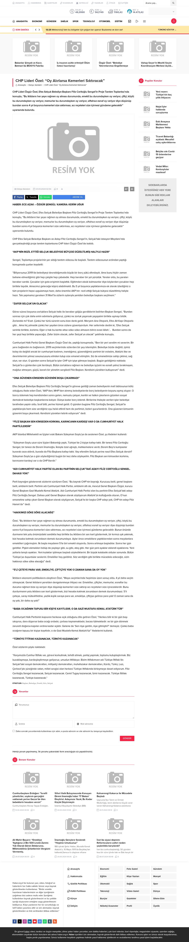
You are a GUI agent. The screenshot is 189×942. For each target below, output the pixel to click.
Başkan (25, 683)
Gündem (38, 85)
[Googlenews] (40, 921)
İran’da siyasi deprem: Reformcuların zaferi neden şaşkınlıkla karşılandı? (111, 842)
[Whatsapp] (45, 921)
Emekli (39, 683)
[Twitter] (20, 921)
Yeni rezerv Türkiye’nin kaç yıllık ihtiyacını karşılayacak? (164, 96)
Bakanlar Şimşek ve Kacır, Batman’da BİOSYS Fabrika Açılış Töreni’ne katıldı (29, 65)
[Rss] (55, 921)
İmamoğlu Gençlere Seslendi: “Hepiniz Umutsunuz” (70, 841)
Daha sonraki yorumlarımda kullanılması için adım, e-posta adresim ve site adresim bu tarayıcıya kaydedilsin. (64, 731)
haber (27, 931)
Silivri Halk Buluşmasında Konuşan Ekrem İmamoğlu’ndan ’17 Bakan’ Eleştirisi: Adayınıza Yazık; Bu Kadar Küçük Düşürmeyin (73, 798)
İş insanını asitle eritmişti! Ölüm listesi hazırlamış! (73, 64)
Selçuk (50, 683)
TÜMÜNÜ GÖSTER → (167, 30)
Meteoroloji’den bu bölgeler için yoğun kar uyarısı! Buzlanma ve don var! (84, 29)
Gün (45, 683)
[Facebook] (15, 921)
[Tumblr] (50, 921)
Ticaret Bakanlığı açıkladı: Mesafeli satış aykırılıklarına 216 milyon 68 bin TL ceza (166, 142)
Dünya (31, 85)
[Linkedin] (30, 921)
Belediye (32, 683)
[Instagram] (25, 921)
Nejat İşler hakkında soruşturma (162, 109)
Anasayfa (22, 85)
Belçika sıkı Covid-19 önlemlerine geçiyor (165, 154)
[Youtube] (35, 921)
